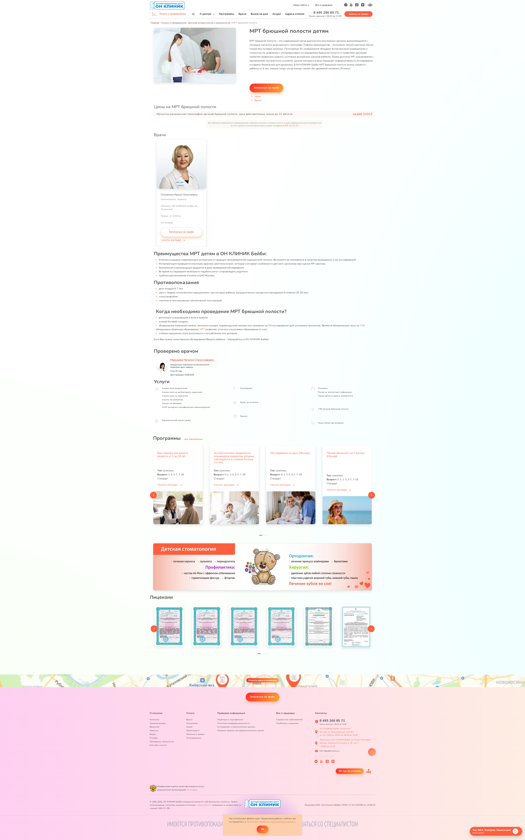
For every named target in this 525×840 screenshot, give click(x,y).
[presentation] (153, 495)
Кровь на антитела (249, 402)
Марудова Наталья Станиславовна (192, 360)
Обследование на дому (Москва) (248, 453)
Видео (153, 734)
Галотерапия (246, 388)
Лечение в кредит (195, 734)
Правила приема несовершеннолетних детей (240, 730)
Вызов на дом (259, 13)
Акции (276, 13)
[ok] (357, 5)
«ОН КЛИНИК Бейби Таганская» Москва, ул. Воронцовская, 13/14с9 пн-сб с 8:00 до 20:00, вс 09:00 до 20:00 (339, 732)
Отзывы (154, 738)
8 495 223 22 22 (290, 125)
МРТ (202, 329)
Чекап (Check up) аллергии (331, 423)
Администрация (158, 723)
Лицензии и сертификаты (230, 719)
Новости (154, 730)
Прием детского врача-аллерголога (335, 396)
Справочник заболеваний (289, 719)
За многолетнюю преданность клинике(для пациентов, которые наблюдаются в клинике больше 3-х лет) (192, 457)
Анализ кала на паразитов (175, 396)
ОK (262, 829)
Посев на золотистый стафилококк (335, 392)
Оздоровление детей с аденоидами (354, 454)
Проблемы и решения (287, 723)
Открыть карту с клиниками (262, 680)
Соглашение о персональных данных (236, 727)
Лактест (244, 416)
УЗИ (362, 325)
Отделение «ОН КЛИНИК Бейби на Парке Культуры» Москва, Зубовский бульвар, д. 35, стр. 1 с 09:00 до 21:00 (345, 743)
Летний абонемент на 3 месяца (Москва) (303, 454)
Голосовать (192, 789)
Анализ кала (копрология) (174, 388)
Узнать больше (171, 240)
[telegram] (346, 5)
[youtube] (351, 5)
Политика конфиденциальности (233, 723)
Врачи (242, 13)
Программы (226, 13)
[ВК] (363, 5)
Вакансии (154, 727)
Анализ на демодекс (172, 403)
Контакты (154, 719)
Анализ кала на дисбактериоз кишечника (182, 392)
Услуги (190, 713)
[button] (261, 536)
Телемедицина (193, 738)
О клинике (156, 713)
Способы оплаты (158, 745)
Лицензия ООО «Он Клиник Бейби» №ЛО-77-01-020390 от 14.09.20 (339, 805)
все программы (194, 439)
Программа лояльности (162, 741)
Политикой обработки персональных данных (271, 821)
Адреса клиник (295, 13)
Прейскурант (192, 730)
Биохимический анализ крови (176, 420)
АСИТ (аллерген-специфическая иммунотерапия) (186, 407)
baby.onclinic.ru (205, 805)
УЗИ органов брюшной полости (333, 409)
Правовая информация (231, 713)
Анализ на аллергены (172, 399)
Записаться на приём (266, 87)
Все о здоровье (323, 5)
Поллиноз (323, 388)
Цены (257, 96)
